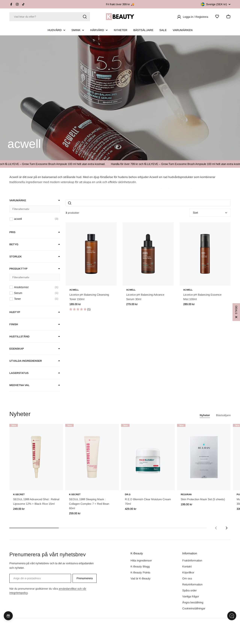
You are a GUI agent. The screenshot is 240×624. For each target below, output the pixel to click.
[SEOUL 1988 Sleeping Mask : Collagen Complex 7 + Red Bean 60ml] (92, 457)
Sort (195, 212)
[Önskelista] (217, 16)
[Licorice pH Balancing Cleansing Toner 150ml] (91, 254)
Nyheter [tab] (205, 415)
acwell (74, 290)
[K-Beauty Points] (8, 615)
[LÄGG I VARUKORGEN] (55, 485)
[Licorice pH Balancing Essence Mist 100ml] (205, 254)
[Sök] (84, 16)
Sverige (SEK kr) (216, 4)
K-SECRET (19, 494)
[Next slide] (226, 528)
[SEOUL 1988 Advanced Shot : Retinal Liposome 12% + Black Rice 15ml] (36, 457)
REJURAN (186, 494)
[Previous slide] (216, 528)
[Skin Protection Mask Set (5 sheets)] (204, 457)
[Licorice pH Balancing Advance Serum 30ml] (148, 254)
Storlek (15, 256)
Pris (12, 232)
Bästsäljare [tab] (223, 415)
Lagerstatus (18, 372)
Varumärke (17, 200)
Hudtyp (14, 312)
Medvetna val (19, 385)
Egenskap (16, 348)
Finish (13, 324)
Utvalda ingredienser (25, 360)
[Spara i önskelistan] (108, 228)
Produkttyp (18, 268)
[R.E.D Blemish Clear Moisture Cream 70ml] (148, 457)
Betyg (13, 244)
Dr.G (127, 494)
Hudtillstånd (19, 336)
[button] (120, 181)
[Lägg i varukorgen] (109, 280)
